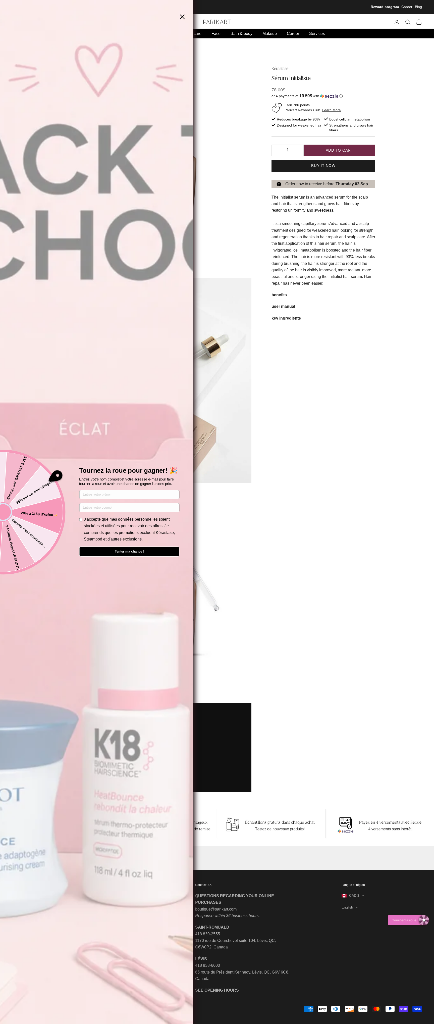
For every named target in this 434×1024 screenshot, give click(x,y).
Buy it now (323, 165)
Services (317, 33)
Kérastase (280, 68)
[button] (323, 96)
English (347, 907)
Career (406, 7)
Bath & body (241, 33)
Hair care (193, 33)
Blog (418, 7)
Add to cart (339, 150)
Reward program (385, 7)
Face (216, 33)
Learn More (331, 110)
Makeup (269, 33)
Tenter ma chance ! (129, 551)
